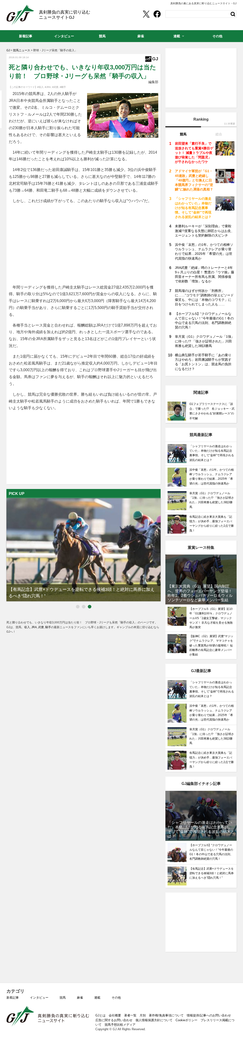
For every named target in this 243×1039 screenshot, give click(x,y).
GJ (20, 15)
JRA (34, 627)
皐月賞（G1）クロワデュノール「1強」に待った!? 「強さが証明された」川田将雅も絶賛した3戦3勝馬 (204, 341)
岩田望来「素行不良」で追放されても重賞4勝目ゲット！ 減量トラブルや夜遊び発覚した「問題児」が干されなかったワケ (194, 153)
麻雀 (80, 997)
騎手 (48, 627)
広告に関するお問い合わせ (113, 1020)
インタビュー (39, 997)
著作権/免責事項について (166, 1015)
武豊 (41, 627)
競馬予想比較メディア (120, 1024)
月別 (143, 1015)
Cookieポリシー (186, 1020)
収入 (27, 627)
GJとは (100, 1015)
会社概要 (115, 1015)
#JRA (48, 87)
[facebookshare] (157, 14)
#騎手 (63, 87)
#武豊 (55, 87)
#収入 (40, 87)
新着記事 (12, 997)
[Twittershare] (146, 14)
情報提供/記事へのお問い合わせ (209, 1015)
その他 (116, 997)
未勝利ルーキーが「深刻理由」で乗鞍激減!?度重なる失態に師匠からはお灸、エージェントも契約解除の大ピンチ (204, 230)
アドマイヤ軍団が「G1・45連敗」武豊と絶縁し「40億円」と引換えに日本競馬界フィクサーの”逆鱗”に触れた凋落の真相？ (194, 180)
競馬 (63, 997)
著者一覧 (130, 1015)
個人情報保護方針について (154, 1020)
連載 (97, 997)
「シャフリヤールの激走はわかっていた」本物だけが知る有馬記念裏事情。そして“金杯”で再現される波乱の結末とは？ (193, 208)
